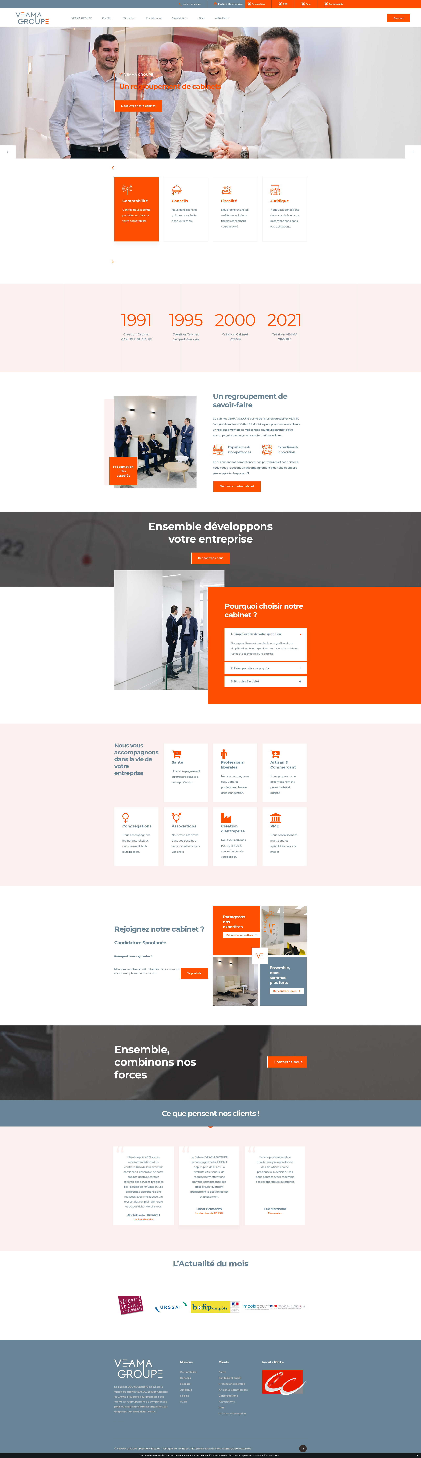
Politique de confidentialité (178, 1448)
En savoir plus (271, 1455)
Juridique (186, 1389)
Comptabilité (188, 1372)
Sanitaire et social (230, 1377)
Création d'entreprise (232, 1413)
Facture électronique (230, 4)
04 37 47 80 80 (191, 4)
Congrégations (228, 1395)
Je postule (194, 973)
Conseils (185, 1377)
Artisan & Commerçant (233, 1389)
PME (221, 1407)
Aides (201, 18)
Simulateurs (179, 18)
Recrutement (154, 18)
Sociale (184, 1395)
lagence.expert (241, 1448)
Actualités (221, 18)
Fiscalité (185, 1383)
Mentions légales (149, 1448)
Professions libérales (232, 1383)
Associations (227, 1401)
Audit (183, 1401)
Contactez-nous (288, 1062)
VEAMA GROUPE (82, 18)
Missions (128, 18)
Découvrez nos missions (137, 105)
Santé (222, 1372)
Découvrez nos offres (239, 935)
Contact (399, 18)
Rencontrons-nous (210, 558)
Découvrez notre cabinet (237, 486)
